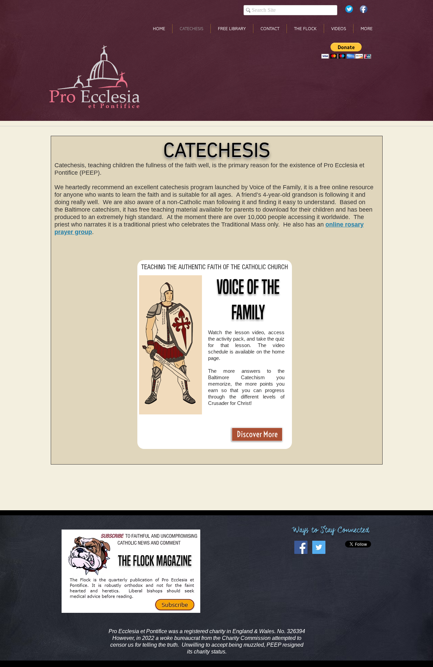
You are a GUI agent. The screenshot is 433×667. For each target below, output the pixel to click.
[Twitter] (349, 9)
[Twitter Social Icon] (318, 547)
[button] (346, 51)
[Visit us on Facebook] (364, 9)
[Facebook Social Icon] (300, 547)
